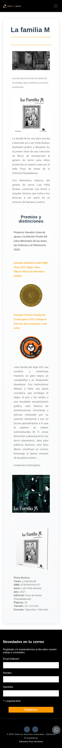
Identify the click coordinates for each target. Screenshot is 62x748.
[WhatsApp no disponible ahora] (56, 730)
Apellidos (8, 687)
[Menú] (55, 6)
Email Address (11, 659)
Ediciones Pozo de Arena (31, 741)
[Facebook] (27, 729)
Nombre (7, 673)
